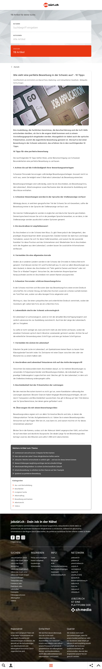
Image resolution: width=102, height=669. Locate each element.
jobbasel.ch (75, 557)
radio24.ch (75, 583)
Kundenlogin (35, 563)
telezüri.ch (75, 589)
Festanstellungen (17, 577)
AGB (52, 563)
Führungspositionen (18, 595)
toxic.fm (74, 586)
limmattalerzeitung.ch (79, 580)
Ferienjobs (14, 592)
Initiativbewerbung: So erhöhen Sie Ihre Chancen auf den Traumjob (39, 470)
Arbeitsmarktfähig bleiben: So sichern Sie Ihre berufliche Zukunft (38, 466)
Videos (17, 506)
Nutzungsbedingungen (59, 569)
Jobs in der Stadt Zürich (19, 560)
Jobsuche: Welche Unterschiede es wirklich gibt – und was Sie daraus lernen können (45, 459)
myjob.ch (74, 572)
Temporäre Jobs (17, 580)
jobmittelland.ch (77, 563)
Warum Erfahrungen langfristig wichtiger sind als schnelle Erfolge (38, 463)
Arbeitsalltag (19, 495)
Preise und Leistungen (39, 557)
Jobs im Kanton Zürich (19, 557)
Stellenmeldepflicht (58, 574)
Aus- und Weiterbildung (23, 485)
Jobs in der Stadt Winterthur (17, 565)
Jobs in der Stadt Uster (19, 572)
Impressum (55, 572)
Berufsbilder (19, 488)
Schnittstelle (35, 566)
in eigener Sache (21, 492)
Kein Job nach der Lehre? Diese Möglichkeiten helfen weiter (37, 456)
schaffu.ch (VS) (76, 574)
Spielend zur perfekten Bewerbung (28, 473)
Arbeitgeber (15, 597)
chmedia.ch (75, 592)
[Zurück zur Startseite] (81, 611)
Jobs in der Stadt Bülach (19, 569)
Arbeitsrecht (19, 502)
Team (53, 557)
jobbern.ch (75, 560)
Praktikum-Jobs (16, 586)
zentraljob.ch (76, 569)
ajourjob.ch (75, 577)
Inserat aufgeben (37, 560)
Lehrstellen (15, 589)
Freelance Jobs (16, 583)
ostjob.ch (74, 566)
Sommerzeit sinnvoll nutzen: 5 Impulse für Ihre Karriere (34, 452)
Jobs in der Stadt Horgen (20, 574)
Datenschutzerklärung (59, 566)
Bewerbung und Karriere (23, 499)
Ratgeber (54, 560)
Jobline (13, 600)
